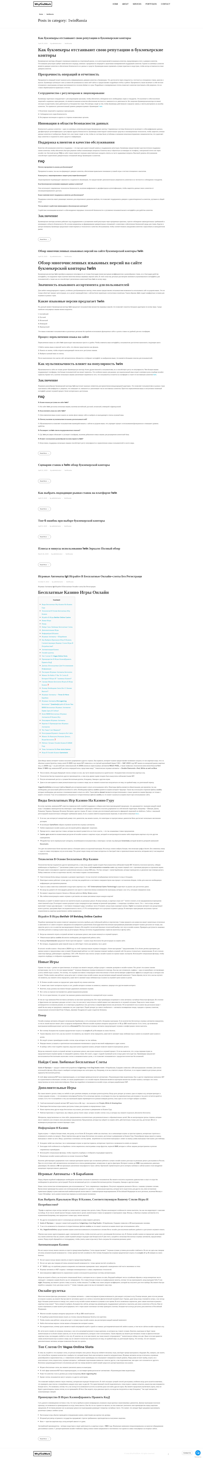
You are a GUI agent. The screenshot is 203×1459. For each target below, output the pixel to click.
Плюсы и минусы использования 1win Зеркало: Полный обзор (79, 548)
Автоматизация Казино (50, 649)
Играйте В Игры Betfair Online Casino (56, 617)
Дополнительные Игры (50, 630)
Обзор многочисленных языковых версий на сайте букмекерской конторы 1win (90, 251)
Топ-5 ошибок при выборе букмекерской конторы (71, 520)
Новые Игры (46, 620)
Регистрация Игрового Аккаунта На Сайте (57, 733)
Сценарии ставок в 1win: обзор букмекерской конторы (74, 465)
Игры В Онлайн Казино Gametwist (55, 752)
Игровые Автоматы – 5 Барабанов (54, 636)
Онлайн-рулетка (48, 652)
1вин (137, 813)
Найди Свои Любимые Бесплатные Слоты (57, 627)
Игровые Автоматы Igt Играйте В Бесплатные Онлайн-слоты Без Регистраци (90, 576)
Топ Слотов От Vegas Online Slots (54, 656)
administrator (57, 43)
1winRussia (68, 43)
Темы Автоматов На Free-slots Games (56, 749)
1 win (100, 106)
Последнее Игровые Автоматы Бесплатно (57, 672)
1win (154, 374)
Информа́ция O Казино (50, 633)
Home (41, 14)
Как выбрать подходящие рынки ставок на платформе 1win (77, 492)
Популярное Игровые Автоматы (53, 720)
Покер (44, 624)
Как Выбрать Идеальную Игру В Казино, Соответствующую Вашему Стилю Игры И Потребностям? (57, 643)
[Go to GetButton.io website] (198, 1457)
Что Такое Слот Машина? (51, 730)
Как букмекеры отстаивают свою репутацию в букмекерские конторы (84, 38)
